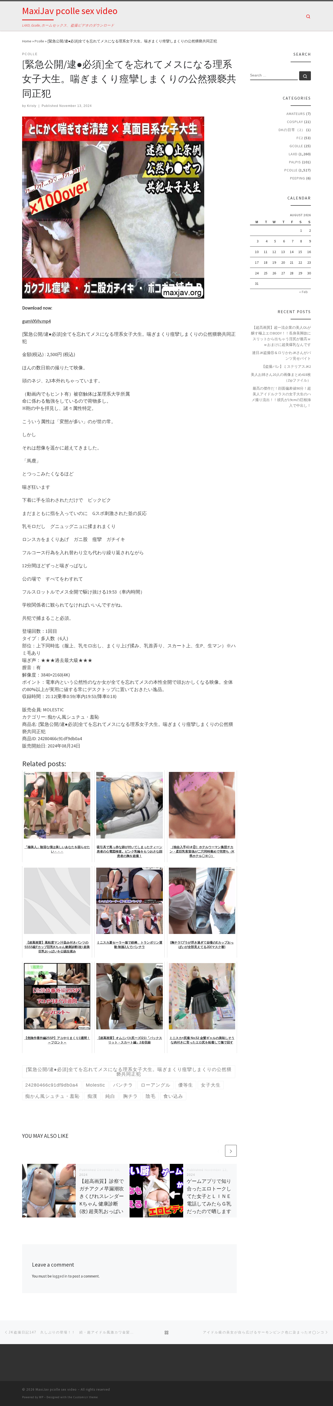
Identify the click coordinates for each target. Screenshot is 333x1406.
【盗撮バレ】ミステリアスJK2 (286, 366)
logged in (60, 1276)
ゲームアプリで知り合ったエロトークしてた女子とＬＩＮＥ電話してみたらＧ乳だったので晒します (209, 1196)
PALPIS (295, 162)
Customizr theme (85, 1397)
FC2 (300, 138)
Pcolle (39, 41)
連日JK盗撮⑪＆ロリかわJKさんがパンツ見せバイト (281, 355)
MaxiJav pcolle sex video (56, 1389)
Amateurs (295, 113)
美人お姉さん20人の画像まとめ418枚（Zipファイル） (281, 377)
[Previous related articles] (218, 1151)
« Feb (303, 291)
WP (41, 1397)
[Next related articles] (231, 1151)
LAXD (293, 154)
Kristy (31, 106)
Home (26, 41)
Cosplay (295, 121)
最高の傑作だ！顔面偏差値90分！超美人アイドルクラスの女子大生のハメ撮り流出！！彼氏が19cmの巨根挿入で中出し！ (281, 397)
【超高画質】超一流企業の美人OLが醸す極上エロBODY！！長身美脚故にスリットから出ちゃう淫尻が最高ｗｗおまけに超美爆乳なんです (281, 336)
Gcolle (296, 146)
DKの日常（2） (292, 129)
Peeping (297, 178)
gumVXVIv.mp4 (36, 321)
